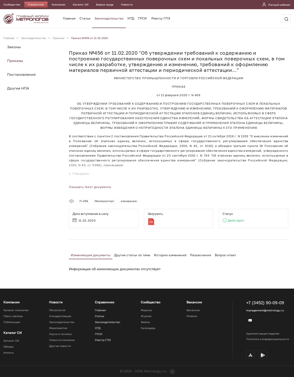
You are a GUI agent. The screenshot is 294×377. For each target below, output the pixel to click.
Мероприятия (58, 328)
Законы (14, 47)
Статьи (84, 18)
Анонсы (8, 352)
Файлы (145, 322)
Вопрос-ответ (225, 255)
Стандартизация (60, 316)
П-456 (83, 201)
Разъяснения (200, 255)
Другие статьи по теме (132, 255)
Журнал (146, 316)
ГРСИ (142, 18)
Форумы (146, 310)
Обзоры (8, 346)
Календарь (148, 328)
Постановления (21, 74)
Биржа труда (104, 4)
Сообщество (11, 4)
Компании (58, 4)
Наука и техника (60, 334)
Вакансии (193, 310)
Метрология (57, 310)
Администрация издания (262, 333)
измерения (129, 201)
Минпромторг (105, 201)
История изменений (170, 255)
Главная (69, 18)
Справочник (36, 4)
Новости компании (62, 340)
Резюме (192, 316)
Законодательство (109, 18)
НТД (130, 18)
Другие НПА (18, 88)
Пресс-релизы (13, 316)
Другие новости (60, 346)
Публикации (11, 322)
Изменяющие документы (90, 255)
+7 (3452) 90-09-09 (265, 302)
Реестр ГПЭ (160, 18)
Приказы (15, 60)
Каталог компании (15, 310)
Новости (127, 4)
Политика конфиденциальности (267, 339)
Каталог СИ (80, 4)
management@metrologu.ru (265, 310)
